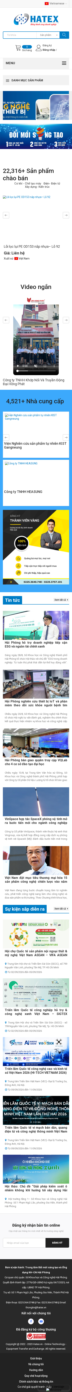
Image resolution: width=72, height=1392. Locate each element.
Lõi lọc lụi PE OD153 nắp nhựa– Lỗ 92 (32, 246)
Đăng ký (57, 1242)
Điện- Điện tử (52, 183)
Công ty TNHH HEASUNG (23, 492)
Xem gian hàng (36, 447)
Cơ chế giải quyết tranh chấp (34, 1386)
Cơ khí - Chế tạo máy (27, 183)
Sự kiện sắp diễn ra (25, 909)
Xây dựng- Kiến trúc (37, 187)
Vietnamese (57, 3)
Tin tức (12, 600)
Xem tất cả (60, 599)
